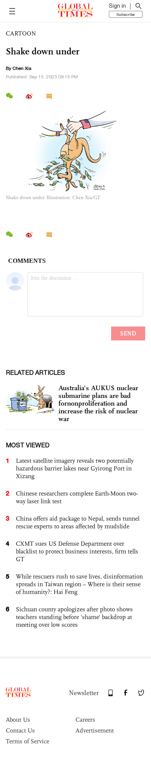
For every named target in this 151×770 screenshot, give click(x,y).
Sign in (117, 6)
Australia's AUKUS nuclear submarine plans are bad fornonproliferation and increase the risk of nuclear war (98, 403)
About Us (18, 719)
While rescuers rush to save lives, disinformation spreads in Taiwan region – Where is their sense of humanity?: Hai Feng (79, 584)
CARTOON (21, 33)
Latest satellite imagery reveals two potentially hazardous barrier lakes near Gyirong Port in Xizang (75, 468)
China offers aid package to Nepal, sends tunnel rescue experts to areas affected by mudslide (77, 522)
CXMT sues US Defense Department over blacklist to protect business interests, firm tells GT (77, 551)
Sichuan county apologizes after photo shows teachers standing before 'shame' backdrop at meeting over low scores (74, 617)
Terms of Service (27, 741)
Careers (85, 719)
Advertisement (95, 730)
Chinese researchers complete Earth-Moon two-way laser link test (77, 497)
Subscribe (126, 14)
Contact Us (20, 730)
